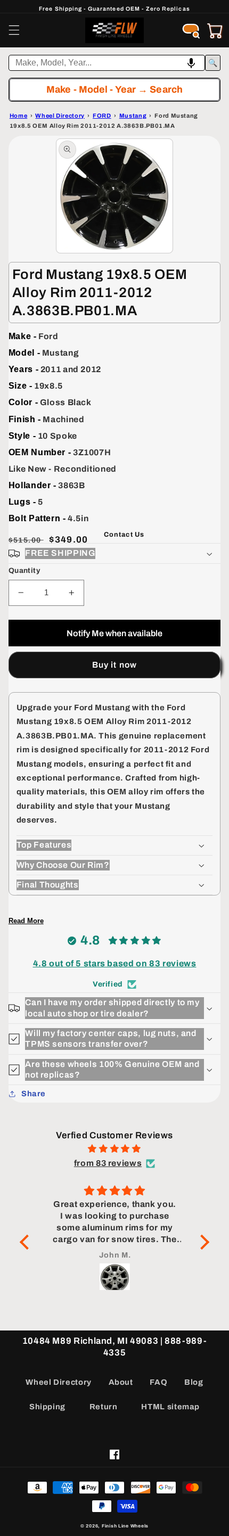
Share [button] (33, 1093)
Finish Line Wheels (125, 1526)
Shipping (47, 1406)
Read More (26, 921)
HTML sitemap (170, 1406)
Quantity (24, 570)
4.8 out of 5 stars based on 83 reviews (115, 963)
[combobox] (107, 63)
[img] (114, 1148)
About (121, 1382)
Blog (193, 1382)
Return (103, 1406)
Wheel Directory (58, 1382)
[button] (14, 30)
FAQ (158, 1382)
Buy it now (114, 664)
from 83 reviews (108, 1163)
